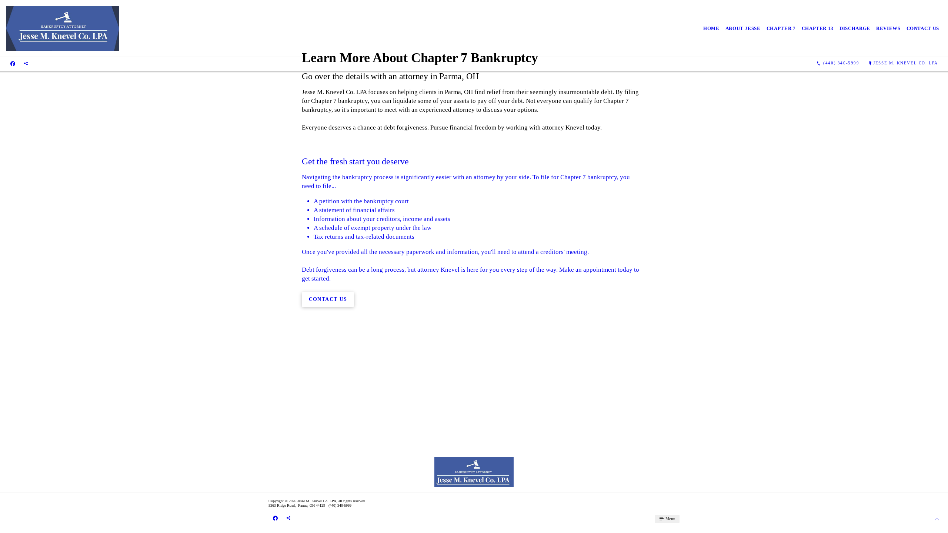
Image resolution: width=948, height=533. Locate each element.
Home (711, 28)
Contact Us (923, 28)
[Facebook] (13, 63)
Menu (669, 518)
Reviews (888, 28)
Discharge (854, 28)
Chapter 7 (781, 28)
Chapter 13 (818, 28)
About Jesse (743, 28)
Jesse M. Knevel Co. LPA (905, 63)
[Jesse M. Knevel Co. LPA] (62, 28)
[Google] (26, 63)
